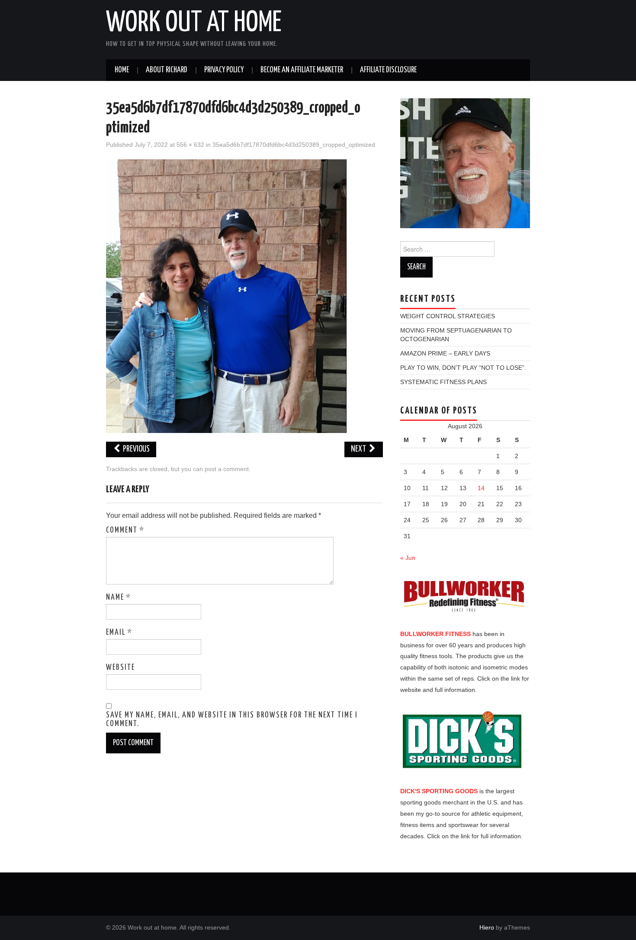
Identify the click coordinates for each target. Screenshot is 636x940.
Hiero (486, 927)
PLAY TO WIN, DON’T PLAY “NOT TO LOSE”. (463, 367)
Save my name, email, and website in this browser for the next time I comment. (232, 719)
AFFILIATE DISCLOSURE (388, 70)
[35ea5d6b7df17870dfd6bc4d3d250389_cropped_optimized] (226, 295)
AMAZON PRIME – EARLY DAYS (445, 353)
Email (119, 632)
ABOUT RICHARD (166, 70)
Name (118, 597)
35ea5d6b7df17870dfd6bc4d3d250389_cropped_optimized (293, 144)
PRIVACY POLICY (224, 70)
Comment (125, 530)
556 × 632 (190, 144)
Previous (136, 449)
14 (481, 488)
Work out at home (194, 23)
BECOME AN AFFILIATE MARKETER (301, 70)
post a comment (227, 468)
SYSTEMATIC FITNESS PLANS (443, 381)
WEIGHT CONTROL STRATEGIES (447, 316)
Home (122, 70)
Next (359, 449)
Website (120, 668)
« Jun (407, 557)
